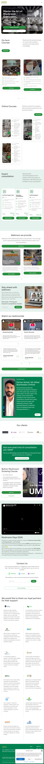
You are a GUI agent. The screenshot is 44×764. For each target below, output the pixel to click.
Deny (29, 759)
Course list (31, 748)
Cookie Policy (26, 761)
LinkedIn (23, 573)
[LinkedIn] (19, 574)
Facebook (32, 573)
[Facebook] (29, 574)
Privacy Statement (31, 761)
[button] (41, 750)
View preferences (38, 759)
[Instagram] (37, 748)
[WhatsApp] (9, 574)
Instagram (39, 748)
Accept (20, 759)
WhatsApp (13, 573)
